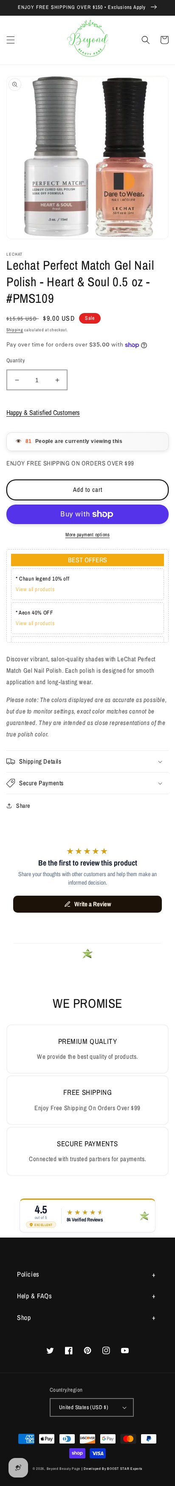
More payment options (87, 534)
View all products (35, 589)
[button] (10, 40)
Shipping (14, 330)
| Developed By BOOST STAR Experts (112, 1468)
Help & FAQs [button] (34, 1295)
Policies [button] (28, 1274)
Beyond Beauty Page (64, 1468)
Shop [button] (24, 1317)
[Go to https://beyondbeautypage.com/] (87, 40)
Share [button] (23, 805)
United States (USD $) (83, 1407)
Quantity (15, 360)
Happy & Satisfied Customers (43, 412)
